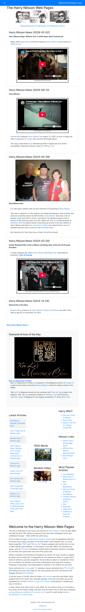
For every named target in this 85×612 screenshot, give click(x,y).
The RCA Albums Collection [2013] (69, 499)
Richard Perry (15, 310)
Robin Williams (27, 573)
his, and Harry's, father (39, 225)
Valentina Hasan (16, 397)
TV (35, 568)
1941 (24, 544)
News (23, 26)
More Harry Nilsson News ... (18, 325)
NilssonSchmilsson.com (70, 3)
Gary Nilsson (65, 209)
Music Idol (66, 397)
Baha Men (66, 507)
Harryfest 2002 (16, 223)
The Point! (69, 568)
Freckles (25, 549)
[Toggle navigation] (4, 3)
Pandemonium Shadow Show (38, 539)
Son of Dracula (26, 255)
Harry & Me (67, 420)
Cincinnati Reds (47, 228)
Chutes (29, 139)
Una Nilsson (67, 494)
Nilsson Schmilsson (51, 310)
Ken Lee (55, 392)
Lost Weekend (68, 474)
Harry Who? (59, 26)
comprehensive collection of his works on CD (28, 592)
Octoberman (15, 136)
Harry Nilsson (34, 136)
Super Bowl (24, 42)
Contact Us (42, 606)
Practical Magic (42, 481)
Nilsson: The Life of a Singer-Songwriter (69, 425)
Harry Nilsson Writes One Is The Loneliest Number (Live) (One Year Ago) (17, 506)
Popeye (12, 573)
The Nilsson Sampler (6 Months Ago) (17, 423)
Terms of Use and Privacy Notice (42, 609)
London (69, 383)
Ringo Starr (52, 253)
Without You (16, 44)
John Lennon (47, 576)
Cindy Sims (67, 509)
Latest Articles (47, 26)
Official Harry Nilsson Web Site (68, 443)
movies (27, 568)
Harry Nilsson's (52, 42)
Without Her (36, 544)
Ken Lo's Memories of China (20, 381)
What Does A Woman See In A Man (69, 479)
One (64, 504)
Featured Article (33, 26)
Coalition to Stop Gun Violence (67, 514)
